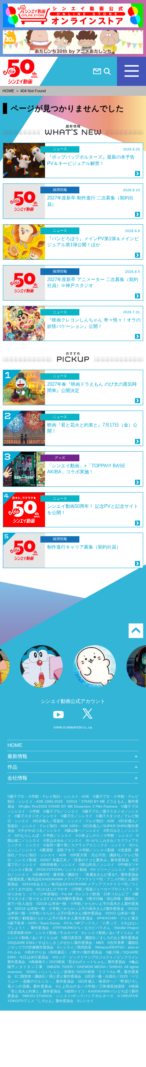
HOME (8, 91)
